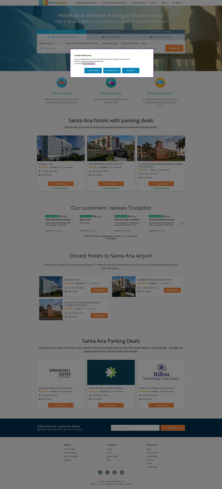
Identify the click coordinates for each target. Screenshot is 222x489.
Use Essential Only (112, 70)
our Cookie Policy (89, 63)
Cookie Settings (93, 70)
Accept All (131, 70)
